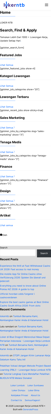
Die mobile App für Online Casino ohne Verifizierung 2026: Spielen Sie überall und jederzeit (22, 277)
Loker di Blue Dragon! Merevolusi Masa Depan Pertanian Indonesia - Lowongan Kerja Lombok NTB (25, 341)
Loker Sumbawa (35, 385)
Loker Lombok (17, 385)
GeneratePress (30, 409)
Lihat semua (6, 225)
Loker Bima (33, 390)
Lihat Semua (6, 65)
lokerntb (4, 316)
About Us (35, 395)
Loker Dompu (18, 390)
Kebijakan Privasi (19, 395)
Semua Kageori (32, 400)
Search (3, 247)
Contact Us (16, 400)
